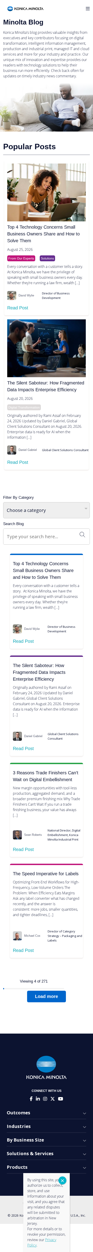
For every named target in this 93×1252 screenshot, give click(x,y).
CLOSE (62, 1180)
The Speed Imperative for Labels (46, 873)
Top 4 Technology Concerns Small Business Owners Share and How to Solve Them (43, 234)
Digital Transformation (24, 407)
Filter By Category (18, 497)
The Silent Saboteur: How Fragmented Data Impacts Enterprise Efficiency (45, 386)
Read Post (17, 307)
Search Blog (13, 524)
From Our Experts (21, 258)
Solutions (47, 258)
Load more (46, 996)
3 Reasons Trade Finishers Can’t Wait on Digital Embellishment (45, 776)
